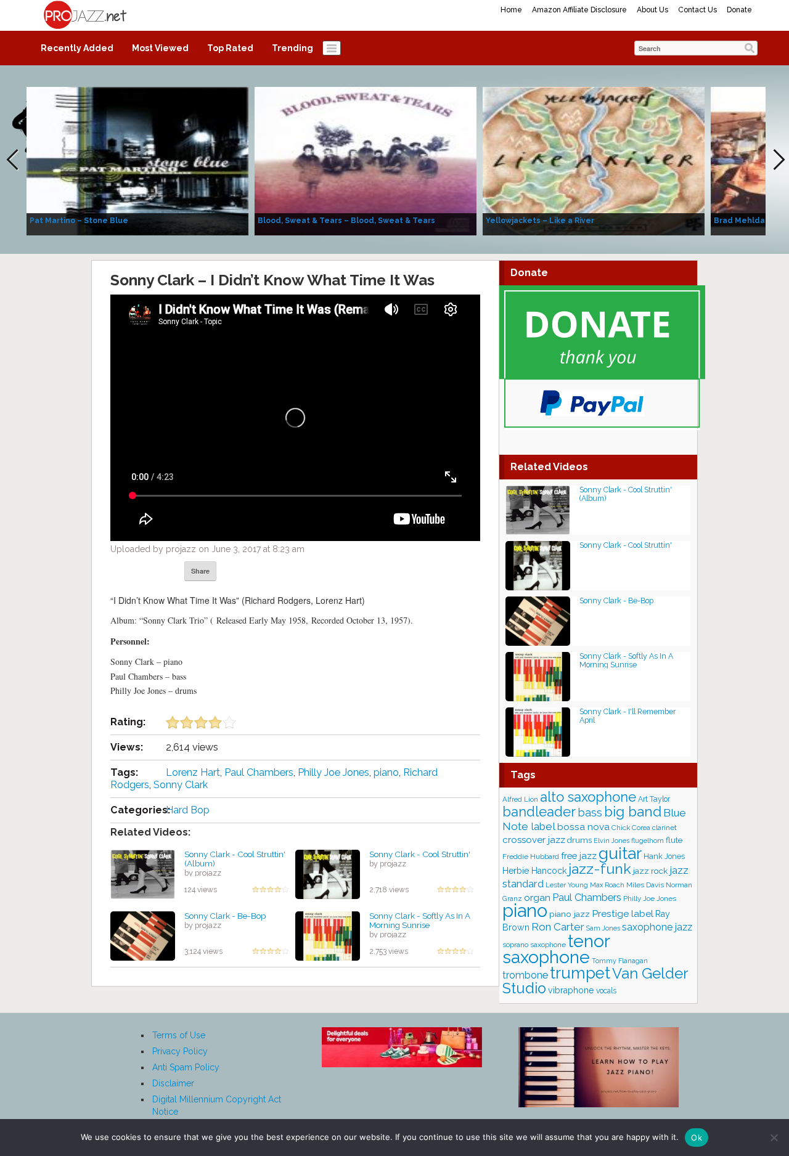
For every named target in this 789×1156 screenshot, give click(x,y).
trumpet (580, 973)
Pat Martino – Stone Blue (79, 220)
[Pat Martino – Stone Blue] (137, 160)
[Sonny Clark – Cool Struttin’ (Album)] (142, 874)
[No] (773, 1137)
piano (386, 772)
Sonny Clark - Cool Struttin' (419, 854)
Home (511, 10)
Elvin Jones (611, 841)
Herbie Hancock (534, 871)
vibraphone (571, 990)
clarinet (664, 827)
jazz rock (650, 871)
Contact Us (697, 10)
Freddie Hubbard (530, 856)
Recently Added (77, 48)
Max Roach (607, 885)
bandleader (539, 812)
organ (537, 897)
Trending (292, 48)
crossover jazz (533, 839)
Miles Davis (645, 885)
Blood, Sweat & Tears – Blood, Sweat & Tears (346, 220)
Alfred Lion (520, 799)
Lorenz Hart (193, 772)
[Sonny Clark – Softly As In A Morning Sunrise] (327, 935)
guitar (620, 853)
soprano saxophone (534, 944)
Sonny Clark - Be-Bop (225, 916)
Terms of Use (178, 1035)
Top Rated (230, 48)
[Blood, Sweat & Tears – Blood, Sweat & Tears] (365, 160)
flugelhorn (647, 841)
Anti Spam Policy (185, 1067)
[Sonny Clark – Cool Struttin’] (327, 874)
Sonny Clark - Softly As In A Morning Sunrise (419, 920)
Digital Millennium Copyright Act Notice (216, 1105)
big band (632, 812)
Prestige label (622, 913)
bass (590, 812)
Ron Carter (557, 927)
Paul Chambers (258, 772)
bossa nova (583, 826)
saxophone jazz (657, 927)
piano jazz (569, 914)
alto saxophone (588, 797)
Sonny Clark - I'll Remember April (627, 716)
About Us (652, 10)
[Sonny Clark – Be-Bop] (142, 935)
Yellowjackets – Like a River (540, 220)
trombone (525, 975)
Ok (696, 1137)
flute (674, 840)
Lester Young (567, 885)
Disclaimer (173, 1083)
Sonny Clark (180, 785)
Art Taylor (654, 799)
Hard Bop (188, 810)
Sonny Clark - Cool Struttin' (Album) (234, 858)
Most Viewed (160, 48)
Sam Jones (603, 928)
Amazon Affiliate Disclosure (579, 10)
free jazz (579, 855)
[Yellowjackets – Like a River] (594, 160)
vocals (606, 991)
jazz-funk (599, 868)
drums (579, 840)
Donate (739, 10)
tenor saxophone (556, 948)
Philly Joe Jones (333, 772)
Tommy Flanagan (620, 960)
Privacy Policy (180, 1051)
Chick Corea (630, 827)
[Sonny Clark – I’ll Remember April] (537, 731)
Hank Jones (664, 856)
